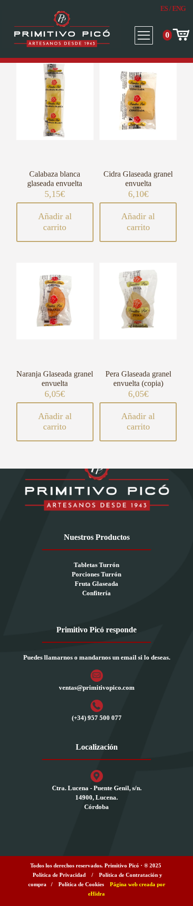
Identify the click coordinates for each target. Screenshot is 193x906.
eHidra (96, 894)
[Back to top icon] (172, 885)
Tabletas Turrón (96, 565)
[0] (180, 35)
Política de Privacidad (59, 875)
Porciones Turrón (96, 574)
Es (164, 8)
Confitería (96, 593)
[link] (96, 483)
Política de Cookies (81, 884)
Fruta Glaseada (96, 583)
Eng (179, 8)
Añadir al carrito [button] (55, 221)
